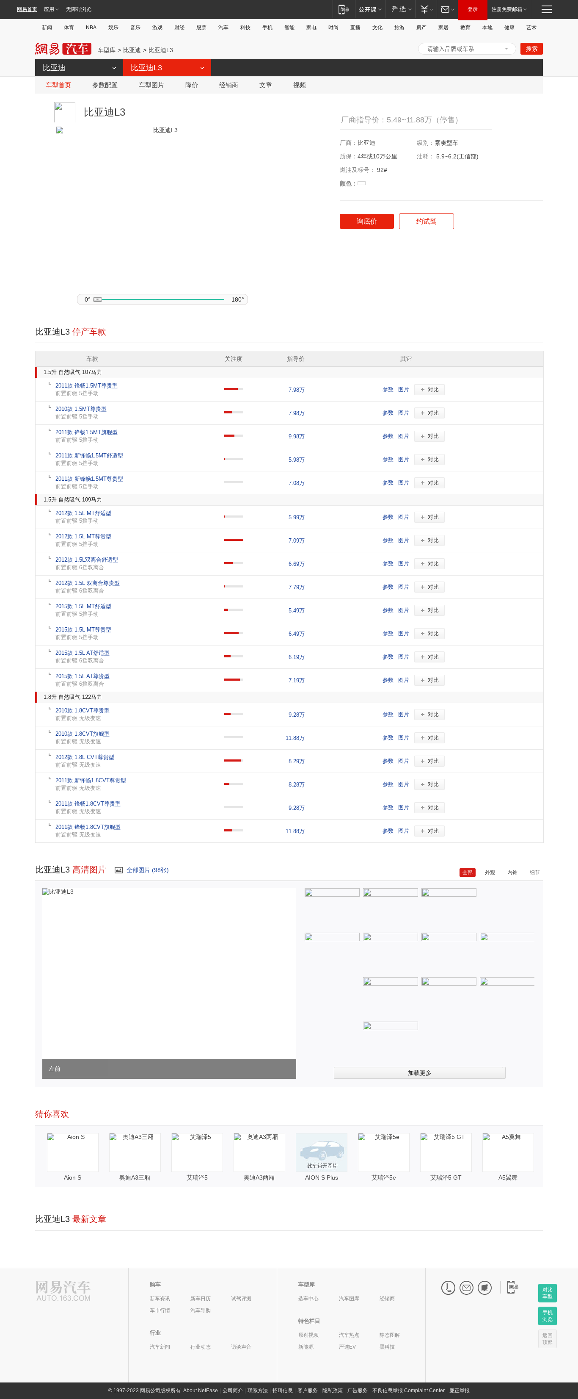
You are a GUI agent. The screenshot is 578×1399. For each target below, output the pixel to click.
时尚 (333, 27)
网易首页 (27, 9)
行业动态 (200, 1347)
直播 (355, 27)
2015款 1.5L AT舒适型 (82, 653)
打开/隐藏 (506, 49)
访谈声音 (241, 1347)
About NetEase (200, 1390)
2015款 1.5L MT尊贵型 (83, 629)
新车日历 (200, 1299)
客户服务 (307, 1390)
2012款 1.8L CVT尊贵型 (84, 757)
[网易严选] (400, 9)
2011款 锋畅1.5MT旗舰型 (86, 432)
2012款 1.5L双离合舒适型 (86, 560)
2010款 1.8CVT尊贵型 (82, 710)
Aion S (72, 1177)
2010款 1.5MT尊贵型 (81, 409)
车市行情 (160, 1310)
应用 (49, 9)
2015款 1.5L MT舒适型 (83, 606)
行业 (155, 1333)
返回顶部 (547, 1339)
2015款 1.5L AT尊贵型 (82, 676)
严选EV (347, 1347)
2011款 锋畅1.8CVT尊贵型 (88, 804)
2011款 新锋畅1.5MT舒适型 (89, 455)
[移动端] (344, 9)
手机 (267, 27)
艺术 (531, 27)
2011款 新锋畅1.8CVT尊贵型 (90, 780)
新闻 (47, 27)
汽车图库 (349, 1299)
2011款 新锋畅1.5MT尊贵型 (89, 479)
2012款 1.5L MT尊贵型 (83, 536)
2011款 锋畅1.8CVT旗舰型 (88, 827)
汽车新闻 (160, 1347)
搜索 (532, 48)
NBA (91, 27)
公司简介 (233, 1390)
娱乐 (113, 27)
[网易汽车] (63, 1291)
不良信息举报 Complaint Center (408, 1390)
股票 (201, 27)
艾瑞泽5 (197, 1177)
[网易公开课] (370, 9)
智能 (289, 27)
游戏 (157, 27)
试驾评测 (241, 1299)
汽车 (223, 27)
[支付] (426, 9)
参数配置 (105, 85)
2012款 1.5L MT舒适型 (83, 513)
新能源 (306, 1347)
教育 (465, 27)
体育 (69, 27)
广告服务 (357, 1390)
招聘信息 (282, 1390)
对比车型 (547, 1293)
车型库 (107, 50)
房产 (421, 27)
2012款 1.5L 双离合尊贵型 (87, 583)
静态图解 (390, 1335)
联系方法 (258, 1390)
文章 (265, 85)
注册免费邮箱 (507, 9)
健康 (509, 27)
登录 (473, 9)
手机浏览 (547, 1316)
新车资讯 (160, 1299)
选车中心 (308, 1299)
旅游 (399, 27)
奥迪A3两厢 (259, 1177)
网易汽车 (63, 49)
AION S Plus (321, 1177)
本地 (487, 27)
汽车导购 (200, 1310)
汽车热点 (349, 1335)
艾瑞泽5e (384, 1177)
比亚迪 (132, 50)
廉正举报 (459, 1390)
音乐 (135, 27)
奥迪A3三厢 (134, 1177)
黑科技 (387, 1347)
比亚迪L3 (161, 50)
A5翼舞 (507, 1177)
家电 (311, 27)
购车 (155, 1284)
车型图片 (151, 85)
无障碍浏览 (78, 9)
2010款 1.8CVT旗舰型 (82, 734)
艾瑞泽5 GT (446, 1177)
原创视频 (308, 1335)
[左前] (58, 891)
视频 (299, 85)
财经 (179, 27)
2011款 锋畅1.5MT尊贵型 (86, 385)
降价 (191, 85)
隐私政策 (332, 1390)
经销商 (228, 85)
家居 (443, 27)
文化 (377, 27)
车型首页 (58, 85)
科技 (245, 27)
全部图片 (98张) (148, 870)
